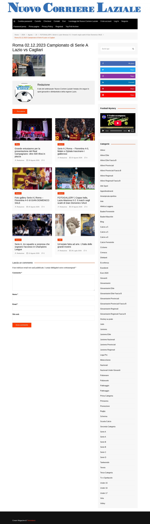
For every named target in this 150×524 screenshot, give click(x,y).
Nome (15, 294)
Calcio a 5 (104, 227)
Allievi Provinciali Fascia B (110, 171)
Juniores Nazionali (107, 340)
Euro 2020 (104, 273)
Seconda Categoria (107, 427)
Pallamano (104, 375)
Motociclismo (105, 360)
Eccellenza (104, 263)
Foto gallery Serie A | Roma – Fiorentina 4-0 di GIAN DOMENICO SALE (32, 200)
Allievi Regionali (106, 176)
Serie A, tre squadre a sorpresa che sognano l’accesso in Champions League (32, 247)
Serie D (103, 457)
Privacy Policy (47, 26)
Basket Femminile (107, 212)
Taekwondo (104, 462)
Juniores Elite (105, 334)
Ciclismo (103, 247)
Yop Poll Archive (72, 26)
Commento (17, 273)
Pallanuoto (104, 380)
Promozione (105, 406)
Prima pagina (34, 26)
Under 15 (104, 483)
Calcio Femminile (107, 242)
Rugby (102, 411)
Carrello (38, 21)
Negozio (124, 21)
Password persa (20, 26)
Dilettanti (103, 258)
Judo (102, 324)
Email (15, 304)
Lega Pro (103, 355)
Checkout (47, 21)
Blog (17, 144)
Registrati (59, 26)
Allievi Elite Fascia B (108, 160)
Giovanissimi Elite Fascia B (111, 293)
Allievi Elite (104, 155)
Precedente (21, 111)
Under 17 (104, 493)
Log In (116, 21)
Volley (102, 503)
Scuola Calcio (105, 421)
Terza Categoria (106, 473)
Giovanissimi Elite (107, 288)
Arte (60, 240)
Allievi (102, 150)
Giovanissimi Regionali (109, 309)
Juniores (103, 329)
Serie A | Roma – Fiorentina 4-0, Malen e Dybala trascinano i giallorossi (73, 151)
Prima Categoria (106, 396)
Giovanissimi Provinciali (109, 299)
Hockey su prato (106, 319)
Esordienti (104, 268)
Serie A (61, 144)
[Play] (103, 131)
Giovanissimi (105, 283)
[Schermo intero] (132, 131)
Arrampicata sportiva (108, 196)
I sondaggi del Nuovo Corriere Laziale (83, 21)
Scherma (103, 416)
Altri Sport (104, 186)
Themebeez (31, 520)
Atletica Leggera (106, 206)
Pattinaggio (104, 386)
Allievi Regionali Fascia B (110, 181)
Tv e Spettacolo (106, 478)
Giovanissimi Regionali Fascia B (113, 314)
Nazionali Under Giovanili (110, 370)
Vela (102, 498)
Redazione (20, 160)
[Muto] (129, 131)
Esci (64, 21)
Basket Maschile (106, 217)
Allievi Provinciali (107, 165)
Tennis (102, 468)
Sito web (15, 314)
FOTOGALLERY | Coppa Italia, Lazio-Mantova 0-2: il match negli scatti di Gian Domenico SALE (74, 200)
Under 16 (104, 488)
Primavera (104, 401)
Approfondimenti (106, 191)
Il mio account (106, 21)
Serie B (103, 442)
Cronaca (103, 252)
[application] (117, 123)
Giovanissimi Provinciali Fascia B (113, 304)
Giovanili (103, 278)
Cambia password (25, 21)
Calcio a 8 (104, 237)
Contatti (57, 21)
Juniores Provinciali (108, 345)
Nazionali (104, 365)
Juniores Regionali (107, 350)
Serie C (103, 452)
